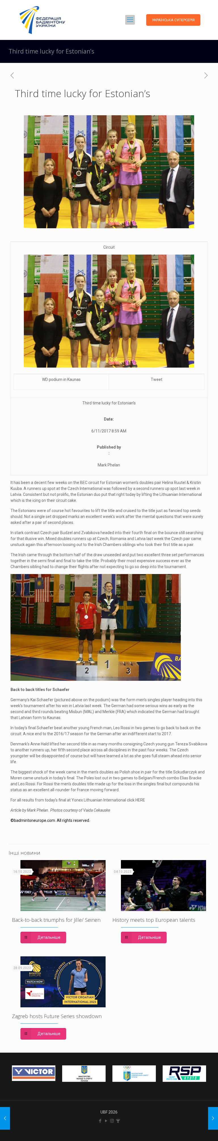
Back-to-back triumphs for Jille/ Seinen (56, 919)
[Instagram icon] (112, 1120)
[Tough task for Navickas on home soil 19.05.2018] (213, 1118)
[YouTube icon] (106, 1120)
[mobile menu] (130, 20)
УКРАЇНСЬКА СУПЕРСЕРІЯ (173, 20)
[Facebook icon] (100, 1120)
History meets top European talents (153, 919)
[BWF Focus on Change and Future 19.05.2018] (5, 1118)
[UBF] (42, 20)
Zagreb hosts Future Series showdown (57, 1016)
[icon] (118, 1120)
